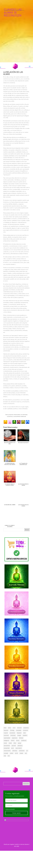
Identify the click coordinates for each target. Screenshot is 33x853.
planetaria (20, 745)
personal (14, 745)
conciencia (25, 730)
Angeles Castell (14, 844)
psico (12, 748)
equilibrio (25, 735)
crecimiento (12, 733)
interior (12, 740)
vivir (9, 755)
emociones (13, 735)
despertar (19, 733)
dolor (24, 733)
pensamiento (7, 745)
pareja (19, 743)
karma (17, 740)
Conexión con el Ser (9, 10)
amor (14, 727)
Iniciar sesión (16, 813)
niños (15, 743)
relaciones (14, 750)
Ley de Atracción (19, 10)
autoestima (26, 727)
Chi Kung (12, 730)
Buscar (27, 529)
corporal (6, 733)
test (26, 753)
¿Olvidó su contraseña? (10, 809)
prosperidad (6, 748)
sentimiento (21, 750)
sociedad (6, 753)
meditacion (23, 740)
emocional (6, 735)
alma (5, 727)
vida (5, 755)
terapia (21, 753)
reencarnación (7, 750)
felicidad (21, 738)
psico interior (19, 748)
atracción (19, 727)
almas (9, 727)
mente (5, 743)
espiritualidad (7, 738)
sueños (11, 753)
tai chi (16, 753)
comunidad (18, 730)
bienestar (6, 730)
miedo (10, 743)
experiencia (14, 738)
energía (19, 735)
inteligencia (6, 740)
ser (27, 750)
